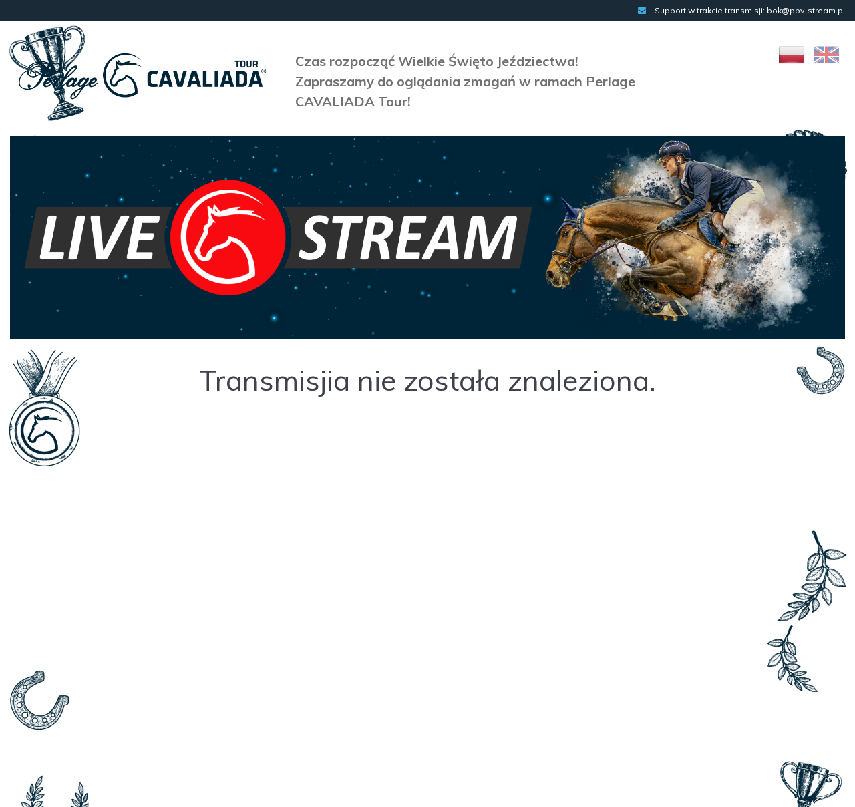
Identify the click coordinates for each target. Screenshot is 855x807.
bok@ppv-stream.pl (806, 10)
